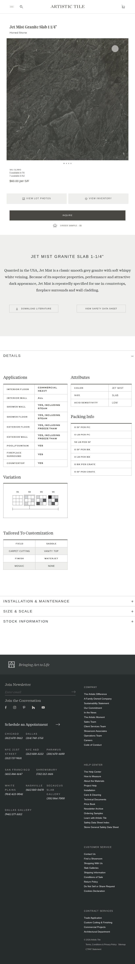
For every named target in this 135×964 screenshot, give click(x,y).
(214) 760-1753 (34, 738)
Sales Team (90, 721)
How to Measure (92, 776)
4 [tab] (70, 163)
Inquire (68, 215)
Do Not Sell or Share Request (99, 886)
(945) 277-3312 (13, 814)
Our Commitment (93, 708)
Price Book (89, 804)
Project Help (90, 785)
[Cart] (123, 7)
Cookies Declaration (94, 891)
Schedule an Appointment (27, 724)
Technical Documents (95, 799)
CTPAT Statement (93, 949)
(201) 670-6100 (56, 753)
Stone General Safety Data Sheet (101, 827)
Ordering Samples (93, 813)
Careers (88, 740)
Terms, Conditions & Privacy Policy (101, 944)
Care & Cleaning (92, 794)
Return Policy (91, 881)
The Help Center (92, 771)
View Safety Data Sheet (101, 309)
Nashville (34, 785)
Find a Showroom (93, 858)
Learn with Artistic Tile (95, 818)
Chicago (12, 733)
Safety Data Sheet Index (96, 822)
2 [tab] (66, 163)
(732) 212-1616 (44, 774)
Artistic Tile (96, 940)
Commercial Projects (95, 927)
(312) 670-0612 (14, 738)
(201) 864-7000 (56, 798)
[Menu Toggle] (11, 6)
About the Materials (94, 781)
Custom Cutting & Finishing (98, 922)
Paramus (54, 749)
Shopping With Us (93, 863)
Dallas (32, 733)
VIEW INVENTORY (100, 198)
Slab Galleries (91, 868)
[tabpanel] (67, 99)
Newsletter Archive (93, 808)
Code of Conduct (93, 745)
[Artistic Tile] (67, 6)
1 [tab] (64, 163)
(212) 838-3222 (34, 753)
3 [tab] (68, 163)
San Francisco (17, 769)
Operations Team (93, 735)
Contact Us (89, 854)
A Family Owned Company (98, 698)
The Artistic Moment (94, 717)
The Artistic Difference (95, 694)
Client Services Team (95, 726)
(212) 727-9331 (13, 758)
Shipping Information (95, 872)
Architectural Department (97, 931)
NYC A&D (32, 749)
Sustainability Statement (96, 703)
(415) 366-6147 (13, 774)
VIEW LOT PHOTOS (38, 198)
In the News (90, 712)
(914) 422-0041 (14, 794)
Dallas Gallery (18, 810)
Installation (89, 790)
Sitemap (122, 944)
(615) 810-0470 (35, 789)
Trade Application (93, 918)
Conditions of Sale (93, 877)
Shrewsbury (46, 769)
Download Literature (36, 309)
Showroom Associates (95, 731)
